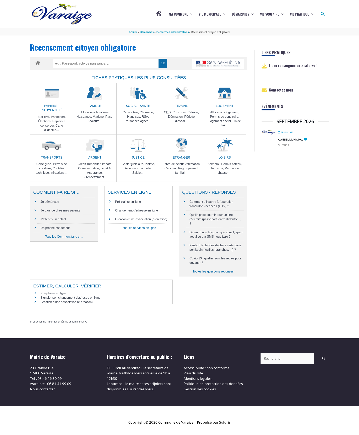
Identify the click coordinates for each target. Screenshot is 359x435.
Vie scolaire (269, 14)
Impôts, (107, 164)
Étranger (181, 157)
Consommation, (89, 168)
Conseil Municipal (290, 139)
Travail (181, 106)
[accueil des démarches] (37, 62)
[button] (323, 14)
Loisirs (225, 157)
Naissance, (84, 116)
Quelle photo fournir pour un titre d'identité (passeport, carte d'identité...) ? (215, 219)
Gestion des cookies (200, 389)
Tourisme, (218, 168)
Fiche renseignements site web (293, 65)
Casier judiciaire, (133, 164)
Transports (51, 157)
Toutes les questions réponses (213, 271)
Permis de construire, (224, 116)
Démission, (176, 116)
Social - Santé (138, 106)
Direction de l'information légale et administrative (59, 321)
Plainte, (150, 164)
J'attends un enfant (53, 219)
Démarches (240, 14)
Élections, (45, 121)
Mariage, (99, 116)
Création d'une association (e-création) (141, 219)
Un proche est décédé (55, 228)
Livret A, (106, 168)
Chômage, (147, 112)
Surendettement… (94, 177)
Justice (138, 157)
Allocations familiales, (94, 112)
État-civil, (44, 117)
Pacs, (109, 116)
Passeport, (58, 117)
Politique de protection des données (213, 383)
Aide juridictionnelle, (138, 168)
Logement (225, 106)
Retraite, (193, 112)
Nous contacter (42, 389)
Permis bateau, (231, 164)
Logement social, (220, 121)
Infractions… (59, 172)
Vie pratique (299, 14)
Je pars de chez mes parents (60, 210)
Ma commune (178, 14)
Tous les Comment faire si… (64, 236)
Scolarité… (94, 121)
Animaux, (214, 164)
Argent (94, 157)
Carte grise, (44, 164)
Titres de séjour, (174, 164)
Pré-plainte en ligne (128, 201)
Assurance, (95, 172)
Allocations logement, (224, 112)
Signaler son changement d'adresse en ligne (70, 297)
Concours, (179, 112)
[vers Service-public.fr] (218, 64)
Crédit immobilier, (90, 164)
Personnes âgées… (138, 121)
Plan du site (193, 373)
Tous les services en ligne (138, 228)
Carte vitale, (131, 112)
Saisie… (138, 172)
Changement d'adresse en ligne (136, 210)
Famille (95, 106)
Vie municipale (210, 14)
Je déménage (50, 201)
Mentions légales (197, 378)
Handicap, (134, 116)
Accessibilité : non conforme (206, 367)
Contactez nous (281, 90)
